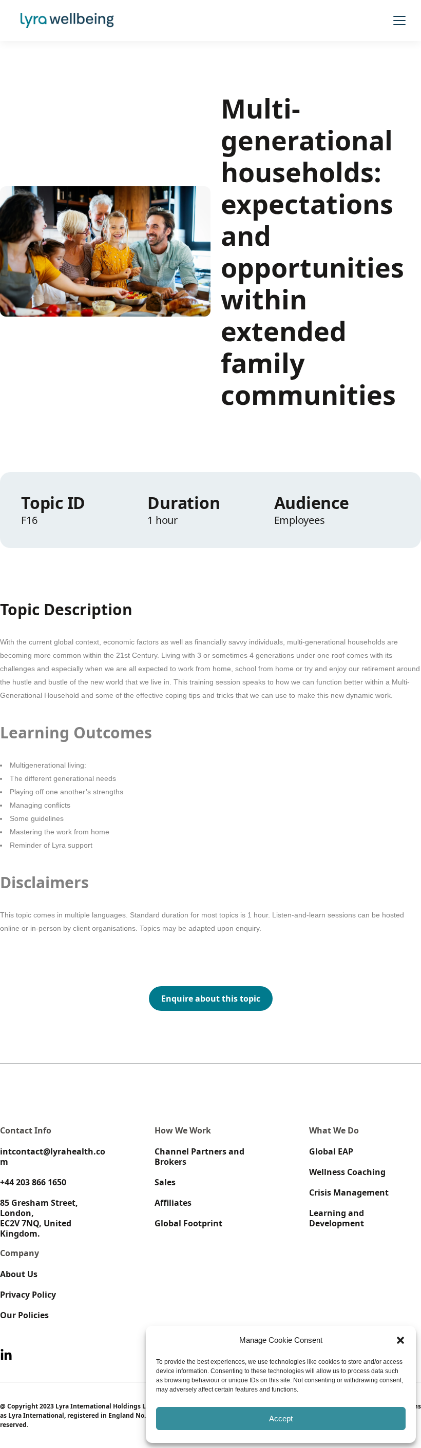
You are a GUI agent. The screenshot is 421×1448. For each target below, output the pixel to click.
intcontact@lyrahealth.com (52, 1156)
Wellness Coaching (347, 1172)
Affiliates (173, 1202)
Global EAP (331, 1151)
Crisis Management (349, 1192)
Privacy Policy (28, 1294)
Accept (281, 1418)
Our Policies (24, 1315)
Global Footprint (188, 1223)
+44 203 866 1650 (33, 1182)
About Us (18, 1274)
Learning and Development (336, 1218)
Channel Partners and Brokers (199, 1156)
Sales (165, 1182)
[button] (400, 1340)
